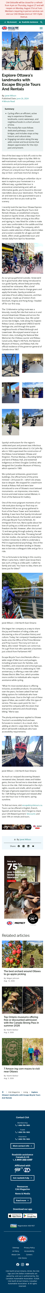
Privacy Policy (29, 1247)
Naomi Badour (12, 1030)
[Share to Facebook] (18, 846)
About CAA (16, 1254)
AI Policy (15, 1251)
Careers (29, 1254)
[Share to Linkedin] (28, 846)
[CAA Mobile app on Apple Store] (15, 1215)
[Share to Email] (33, 846)
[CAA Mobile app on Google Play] (30, 1215)
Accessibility (29, 1251)
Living (25, 1092)
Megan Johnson (13, 978)
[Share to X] (23, 846)
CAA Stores (22, 1258)
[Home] (10, 28)
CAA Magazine (14, 1092)
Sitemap (15, 1247)
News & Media (22, 1193)
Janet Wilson (10, 95)
